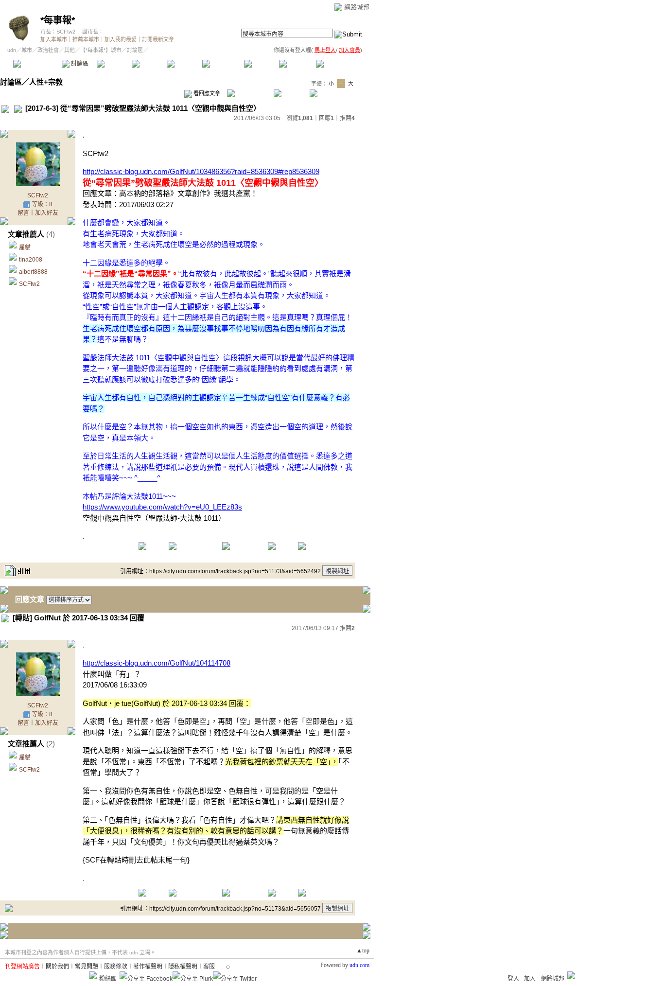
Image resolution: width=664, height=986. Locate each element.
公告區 (261, 63)
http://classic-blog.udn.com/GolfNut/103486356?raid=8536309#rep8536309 (201, 171)
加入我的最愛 (121, 39)
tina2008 (30, 259)
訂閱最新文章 (158, 39)
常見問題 (86, 966)
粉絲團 (108, 978)
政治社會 (48, 50)
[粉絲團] (93, 975)
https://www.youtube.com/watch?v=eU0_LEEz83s (162, 507)
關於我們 (57, 966)
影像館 (184, 63)
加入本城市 (53, 39)
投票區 (149, 63)
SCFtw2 (65, 32)
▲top (362, 950)
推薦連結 (222, 63)
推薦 (347, 118)
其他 (69, 50)
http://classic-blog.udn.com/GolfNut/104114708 (156, 663)
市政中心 (340, 63)
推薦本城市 (85, 39)
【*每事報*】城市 (101, 50)
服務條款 (115, 966)
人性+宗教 (46, 82)
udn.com (359, 965)
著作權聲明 (147, 966)
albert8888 (33, 271)
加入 (530, 978)
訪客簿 (296, 63)
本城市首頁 (36, 63)
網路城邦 (356, 7)
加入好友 (46, 213)
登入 (513, 978)
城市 (26, 50)
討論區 (79, 63)
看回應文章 (206, 93)
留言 (23, 213)
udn (11, 50)
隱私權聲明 (182, 966)
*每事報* (57, 20)
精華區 (114, 63)
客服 (209, 966)
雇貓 (25, 247)
